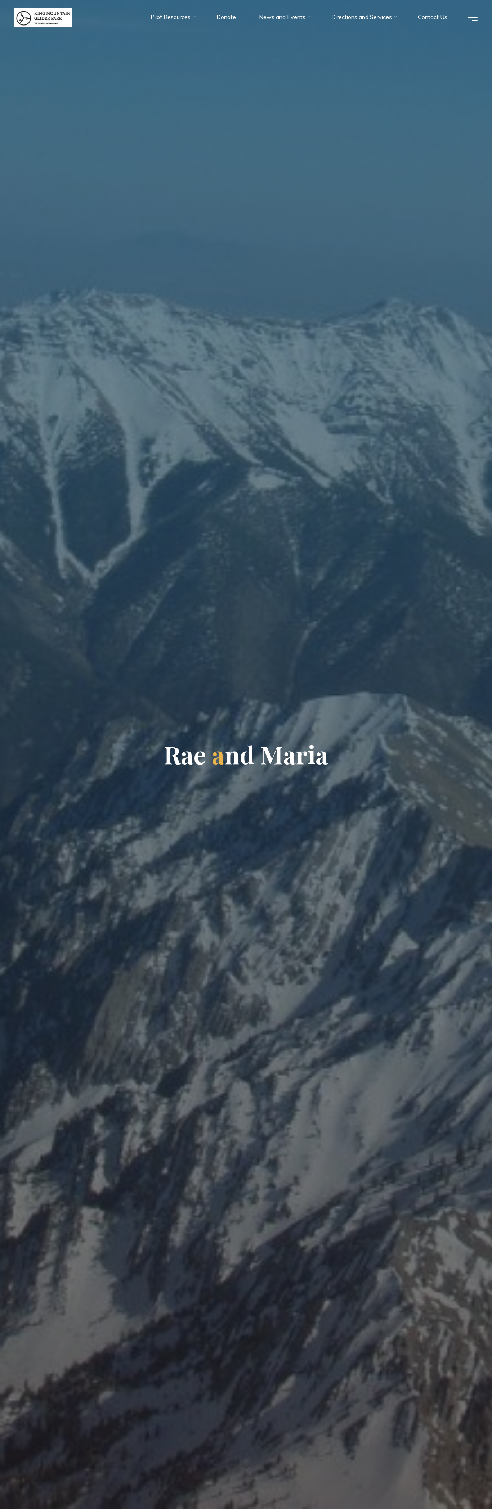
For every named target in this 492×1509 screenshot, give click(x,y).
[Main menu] (471, 17)
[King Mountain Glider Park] (43, 17)
